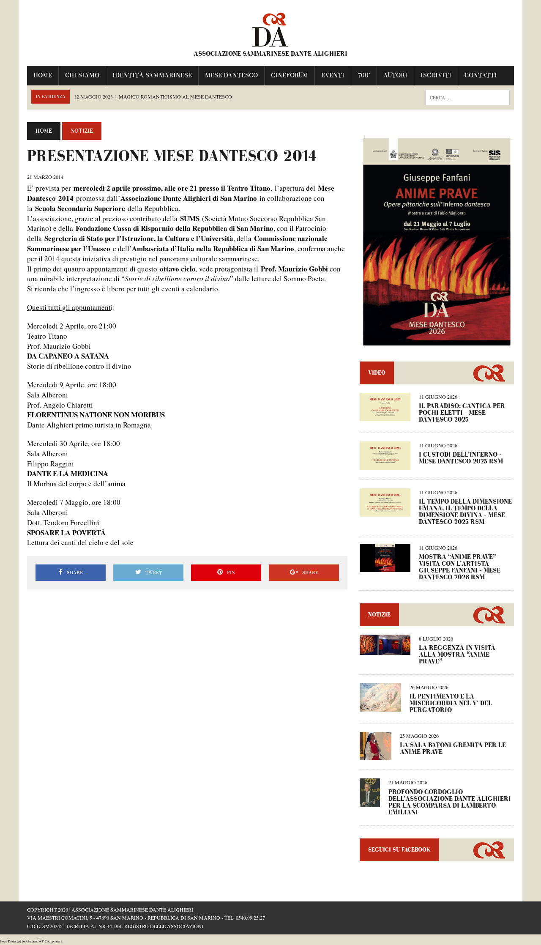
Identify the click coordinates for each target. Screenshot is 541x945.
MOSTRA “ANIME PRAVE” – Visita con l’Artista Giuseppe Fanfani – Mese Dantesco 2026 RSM (459, 567)
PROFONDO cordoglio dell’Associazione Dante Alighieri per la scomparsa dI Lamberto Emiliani (449, 802)
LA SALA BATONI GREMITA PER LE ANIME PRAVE (453, 748)
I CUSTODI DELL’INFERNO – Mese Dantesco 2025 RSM (461, 458)
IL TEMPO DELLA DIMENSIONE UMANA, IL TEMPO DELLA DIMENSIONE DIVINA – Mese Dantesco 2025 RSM (465, 512)
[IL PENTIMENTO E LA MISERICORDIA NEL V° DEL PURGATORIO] (380, 705)
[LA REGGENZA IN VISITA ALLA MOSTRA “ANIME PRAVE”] (385, 649)
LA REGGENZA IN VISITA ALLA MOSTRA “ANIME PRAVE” (457, 655)
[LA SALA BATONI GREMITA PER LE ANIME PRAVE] (375, 755)
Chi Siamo (82, 75)
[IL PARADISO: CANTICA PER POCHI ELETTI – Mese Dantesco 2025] (385, 415)
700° (364, 75)
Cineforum (289, 75)
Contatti (480, 75)
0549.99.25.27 (250, 917)
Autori (395, 75)
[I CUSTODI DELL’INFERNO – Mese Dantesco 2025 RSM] (385, 464)
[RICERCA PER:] (467, 96)
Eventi (332, 75)
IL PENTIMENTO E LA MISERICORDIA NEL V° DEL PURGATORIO (451, 703)
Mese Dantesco (231, 75)
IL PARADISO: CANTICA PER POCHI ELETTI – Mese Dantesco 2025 (462, 413)
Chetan (31, 941)
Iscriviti (436, 75)
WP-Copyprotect (50, 941)
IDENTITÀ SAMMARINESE (152, 75)
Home (42, 75)
